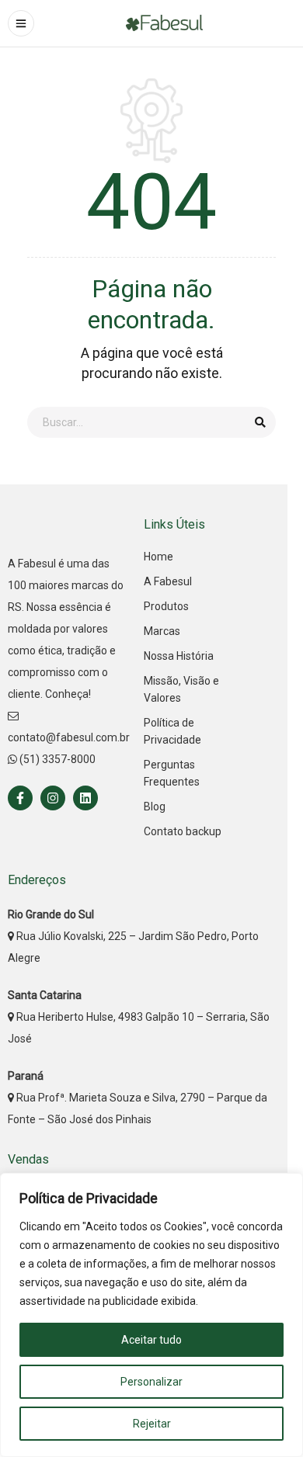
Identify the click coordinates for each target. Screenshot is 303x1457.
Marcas (162, 631)
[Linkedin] (85, 798)
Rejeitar (152, 1423)
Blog (154, 806)
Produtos (166, 606)
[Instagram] (52, 798)
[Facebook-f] (20, 798)
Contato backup (182, 831)
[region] (151, 1315)
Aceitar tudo (151, 1340)
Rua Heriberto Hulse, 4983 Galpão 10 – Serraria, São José (139, 1017)
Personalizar (151, 1381)
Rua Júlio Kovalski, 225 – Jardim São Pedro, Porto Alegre (133, 936)
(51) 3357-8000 (56, 759)
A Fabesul (168, 581)
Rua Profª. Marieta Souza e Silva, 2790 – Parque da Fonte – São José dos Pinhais (137, 1098)
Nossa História (179, 656)
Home (158, 556)
